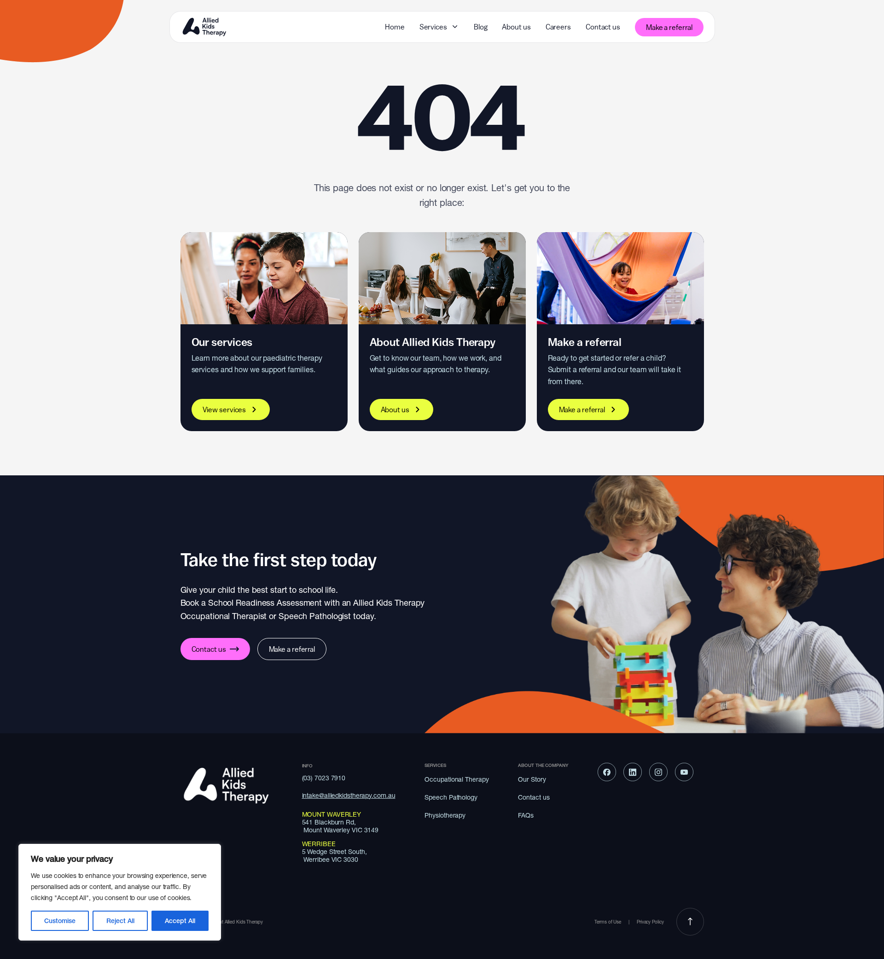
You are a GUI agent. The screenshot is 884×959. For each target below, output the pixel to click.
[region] (119, 892)
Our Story (532, 779)
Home (395, 27)
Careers (558, 27)
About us (516, 27)
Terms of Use (607, 922)
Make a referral (669, 27)
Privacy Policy (651, 922)
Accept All (180, 921)
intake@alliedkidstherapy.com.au (348, 795)
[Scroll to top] (690, 922)
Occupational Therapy (457, 779)
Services (433, 27)
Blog (481, 27)
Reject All (120, 921)
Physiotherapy (445, 815)
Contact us (603, 27)
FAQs (526, 815)
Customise (60, 921)
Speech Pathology (451, 797)
